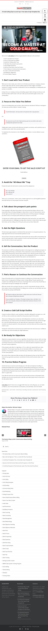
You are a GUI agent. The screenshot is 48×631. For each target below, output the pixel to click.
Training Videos (6, 575)
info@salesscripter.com (29, 1)
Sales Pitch (5, 530)
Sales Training (6, 557)
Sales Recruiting (6, 542)
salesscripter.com (39, 597)
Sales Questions (6, 539)
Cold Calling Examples (8, 482)
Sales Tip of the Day (7, 551)
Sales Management (7, 518)
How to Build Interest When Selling (11, 497)
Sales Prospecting (42, 389)
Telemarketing (6, 569)
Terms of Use (29, 626)
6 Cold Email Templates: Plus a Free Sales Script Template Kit (17, 460)
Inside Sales (29, 389)
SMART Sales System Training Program (12, 563)
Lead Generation (35, 389)
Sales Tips (4, 391)
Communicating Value (8, 488)
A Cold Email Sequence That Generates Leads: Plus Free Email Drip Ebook (20, 466)
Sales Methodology (7, 521)
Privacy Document (35, 626)
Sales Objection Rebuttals (9, 527)
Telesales (5, 572)
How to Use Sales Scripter (9, 500)
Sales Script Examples (8, 545)
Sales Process (6, 533)
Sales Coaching (6, 512)
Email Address (24, 172)
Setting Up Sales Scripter (9, 560)
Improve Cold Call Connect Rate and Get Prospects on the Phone (18, 463)
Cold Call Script (19, 389)
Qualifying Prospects (8, 509)
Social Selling (6, 566)
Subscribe (24, 178)
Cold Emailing (6, 485)
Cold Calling (24, 389)
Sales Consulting (7, 515)
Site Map (24, 626)
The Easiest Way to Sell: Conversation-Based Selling (17, 439)
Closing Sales (6, 473)
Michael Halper (6, 389)
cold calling (11, 56)
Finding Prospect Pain (8, 494)
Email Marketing (6, 491)
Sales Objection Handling (9, 524)
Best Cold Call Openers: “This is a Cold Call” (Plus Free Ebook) (17, 457)
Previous (39, 22)
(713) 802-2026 (39, 592)
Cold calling (4, 385)
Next (44, 22)
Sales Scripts (6, 548)
